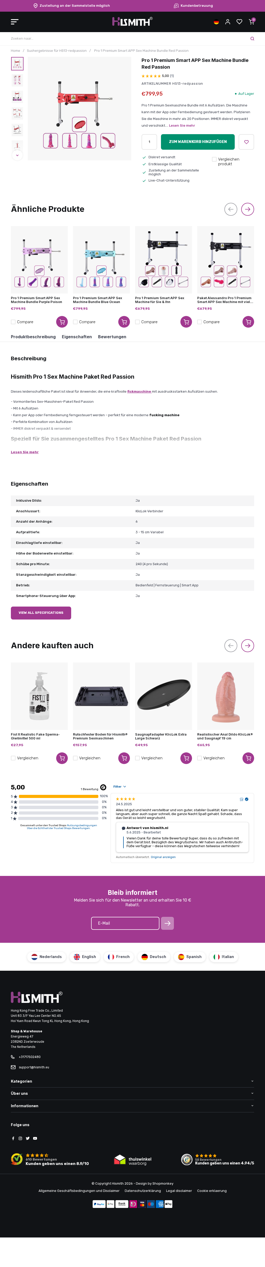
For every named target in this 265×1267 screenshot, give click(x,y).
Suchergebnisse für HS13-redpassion (57, 51)
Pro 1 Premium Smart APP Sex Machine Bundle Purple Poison (36, 300)
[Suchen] (252, 38)
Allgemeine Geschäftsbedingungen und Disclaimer (79, 1191)
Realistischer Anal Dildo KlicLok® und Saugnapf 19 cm (225, 736)
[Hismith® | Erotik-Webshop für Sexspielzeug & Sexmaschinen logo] (132, 25)
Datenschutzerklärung (143, 1191)
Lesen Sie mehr (182, 125)
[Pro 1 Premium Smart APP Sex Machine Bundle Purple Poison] (39, 259)
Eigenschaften (77, 336)
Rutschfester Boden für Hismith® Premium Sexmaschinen (100, 736)
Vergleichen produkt (228, 161)
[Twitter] (27, 1139)
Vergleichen (27, 758)
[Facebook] (13, 1139)
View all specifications (41, 613)
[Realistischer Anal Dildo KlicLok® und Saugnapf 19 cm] (225, 696)
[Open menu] (15, 21)
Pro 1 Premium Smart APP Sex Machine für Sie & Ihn (159, 300)
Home (15, 51)
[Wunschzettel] (239, 21)
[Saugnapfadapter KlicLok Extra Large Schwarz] (163, 696)
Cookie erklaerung (212, 1191)
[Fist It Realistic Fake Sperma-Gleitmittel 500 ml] (39, 696)
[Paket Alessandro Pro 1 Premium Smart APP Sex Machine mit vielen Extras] (225, 259)
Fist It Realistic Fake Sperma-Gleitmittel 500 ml (35, 736)
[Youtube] (35, 1139)
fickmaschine (139, 391)
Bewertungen (112, 336)
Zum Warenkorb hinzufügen (198, 142)
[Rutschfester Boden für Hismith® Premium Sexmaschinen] (101, 696)
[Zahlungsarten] (99, 1204)
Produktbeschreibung (33, 336)
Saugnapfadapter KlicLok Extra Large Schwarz (161, 736)
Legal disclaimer (179, 1191)
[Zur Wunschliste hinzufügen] (246, 142)
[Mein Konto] (227, 21)
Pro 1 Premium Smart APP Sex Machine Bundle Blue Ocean (97, 300)
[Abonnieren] (167, 923)
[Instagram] (20, 1139)
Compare (25, 322)
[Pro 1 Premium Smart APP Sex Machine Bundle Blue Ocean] (101, 259)
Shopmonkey (162, 1183)
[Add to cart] (62, 322)
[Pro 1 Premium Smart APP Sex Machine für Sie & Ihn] (163, 259)
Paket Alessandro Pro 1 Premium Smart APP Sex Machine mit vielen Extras (225, 300)
